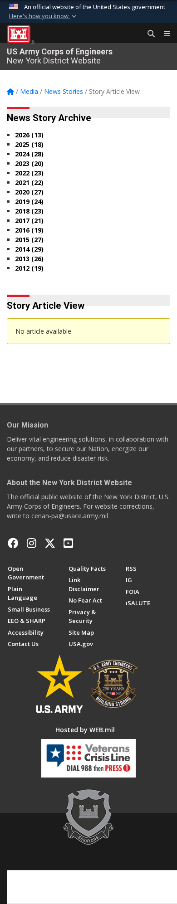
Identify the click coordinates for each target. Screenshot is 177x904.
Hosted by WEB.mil (85, 729)
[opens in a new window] (31, 543)
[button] (43, 16)
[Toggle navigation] (163, 34)
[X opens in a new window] (49, 543)
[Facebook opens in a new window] (13, 543)
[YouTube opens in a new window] (68, 543)
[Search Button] (148, 34)
